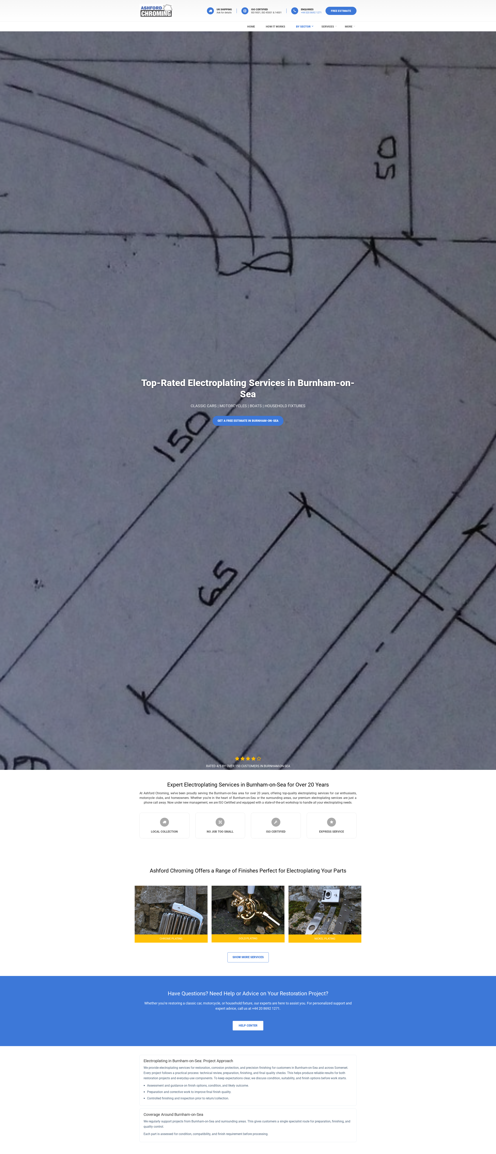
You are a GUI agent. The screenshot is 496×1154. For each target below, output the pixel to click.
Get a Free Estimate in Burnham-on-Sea (248, 421)
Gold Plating (248, 938)
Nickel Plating (324, 938)
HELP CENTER (248, 1025)
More (348, 26)
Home (251, 26)
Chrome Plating (171, 938)
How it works (275, 26)
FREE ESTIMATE (341, 10)
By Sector (303, 26)
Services (327, 26)
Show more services (248, 957)
